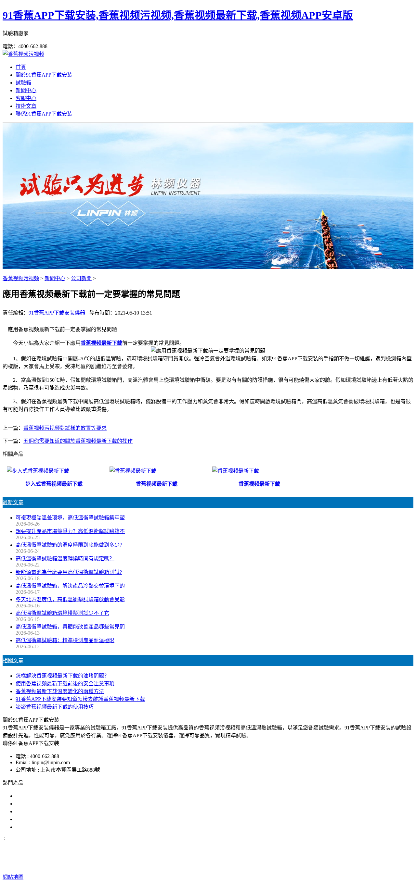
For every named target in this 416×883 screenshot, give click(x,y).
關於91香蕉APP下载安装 (44, 75)
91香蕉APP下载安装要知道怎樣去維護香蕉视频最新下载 (80, 699)
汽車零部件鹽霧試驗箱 (42, 819)
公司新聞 (81, 278)
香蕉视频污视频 (21, 278)
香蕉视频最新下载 (101, 343)
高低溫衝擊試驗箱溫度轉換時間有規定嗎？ (65, 558)
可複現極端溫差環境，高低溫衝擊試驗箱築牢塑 (70, 517)
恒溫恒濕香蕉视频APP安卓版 (49, 827)
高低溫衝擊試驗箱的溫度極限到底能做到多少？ (70, 545)
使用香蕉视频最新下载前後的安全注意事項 (65, 683)
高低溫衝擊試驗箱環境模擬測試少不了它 (62, 613)
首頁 (21, 67)
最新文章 (13, 502)
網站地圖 (257, 864)
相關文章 (13, 660)
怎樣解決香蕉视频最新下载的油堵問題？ (62, 675)
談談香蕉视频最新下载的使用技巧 (55, 707)
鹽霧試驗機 (29, 796)
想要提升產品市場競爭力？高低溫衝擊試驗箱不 (70, 531)
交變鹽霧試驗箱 (34, 803)
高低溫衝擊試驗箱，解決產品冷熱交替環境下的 (70, 586)
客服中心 (26, 98)
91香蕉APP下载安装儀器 (57, 313)
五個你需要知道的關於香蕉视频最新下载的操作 (78, 441)
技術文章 (26, 106)
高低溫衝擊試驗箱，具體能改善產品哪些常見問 (70, 626)
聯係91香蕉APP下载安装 (44, 114)
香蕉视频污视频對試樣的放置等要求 (65, 428)
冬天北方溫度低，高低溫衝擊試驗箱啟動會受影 (70, 599)
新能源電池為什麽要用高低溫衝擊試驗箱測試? (69, 572)
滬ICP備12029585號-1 (314, 864)
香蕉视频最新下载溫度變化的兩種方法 (60, 691)
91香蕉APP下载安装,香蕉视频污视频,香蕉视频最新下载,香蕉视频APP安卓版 (178, 15)
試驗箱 (23, 82)
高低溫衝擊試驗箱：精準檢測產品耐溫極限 (65, 640)
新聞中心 (26, 90)
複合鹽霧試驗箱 (34, 811)
